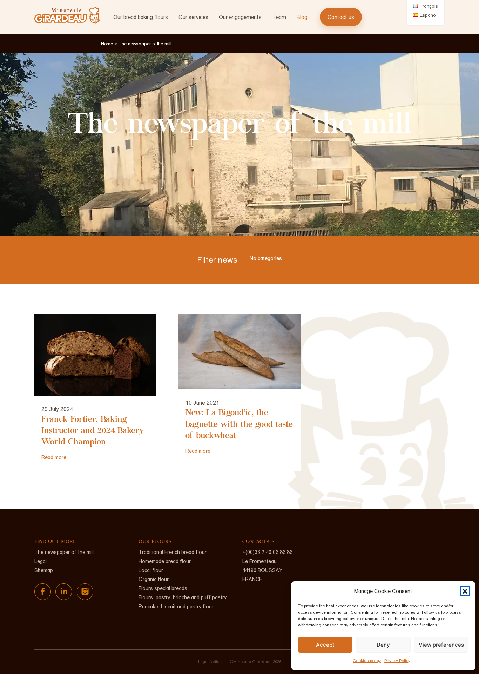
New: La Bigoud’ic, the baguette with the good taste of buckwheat (239, 424)
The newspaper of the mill (64, 552)
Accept (325, 644)
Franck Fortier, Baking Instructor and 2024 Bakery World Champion (92, 431)
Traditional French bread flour (173, 552)
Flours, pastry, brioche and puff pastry (183, 597)
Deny (383, 644)
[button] (464, 591)
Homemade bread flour (165, 561)
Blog (302, 17)
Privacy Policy (397, 660)
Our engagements (240, 17)
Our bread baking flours (140, 17)
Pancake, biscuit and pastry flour (176, 606)
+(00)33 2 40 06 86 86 (267, 552)
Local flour (151, 570)
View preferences (441, 644)
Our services (193, 17)
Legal (40, 561)
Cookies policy (367, 660)
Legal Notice (210, 662)
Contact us (341, 17)
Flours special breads (163, 588)
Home (107, 43)
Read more (53, 457)
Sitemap (43, 570)
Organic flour (154, 579)
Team (279, 17)
